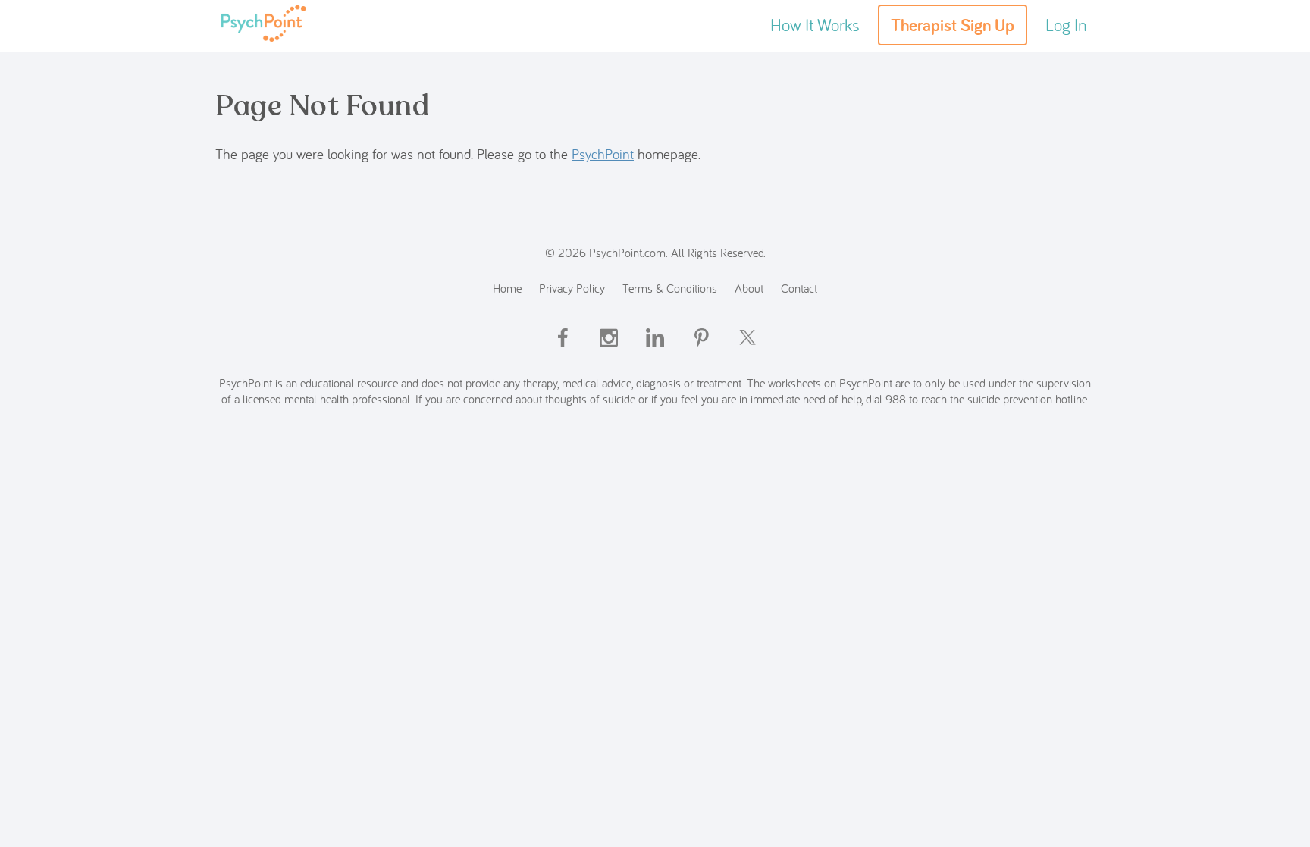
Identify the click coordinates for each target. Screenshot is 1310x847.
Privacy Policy (572, 288)
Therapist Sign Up (952, 25)
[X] (747, 351)
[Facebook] (562, 351)
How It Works (815, 25)
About (749, 288)
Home (507, 288)
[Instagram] (609, 351)
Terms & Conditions (669, 288)
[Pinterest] (701, 351)
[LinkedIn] (655, 351)
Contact (799, 288)
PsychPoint (603, 154)
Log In (1066, 25)
